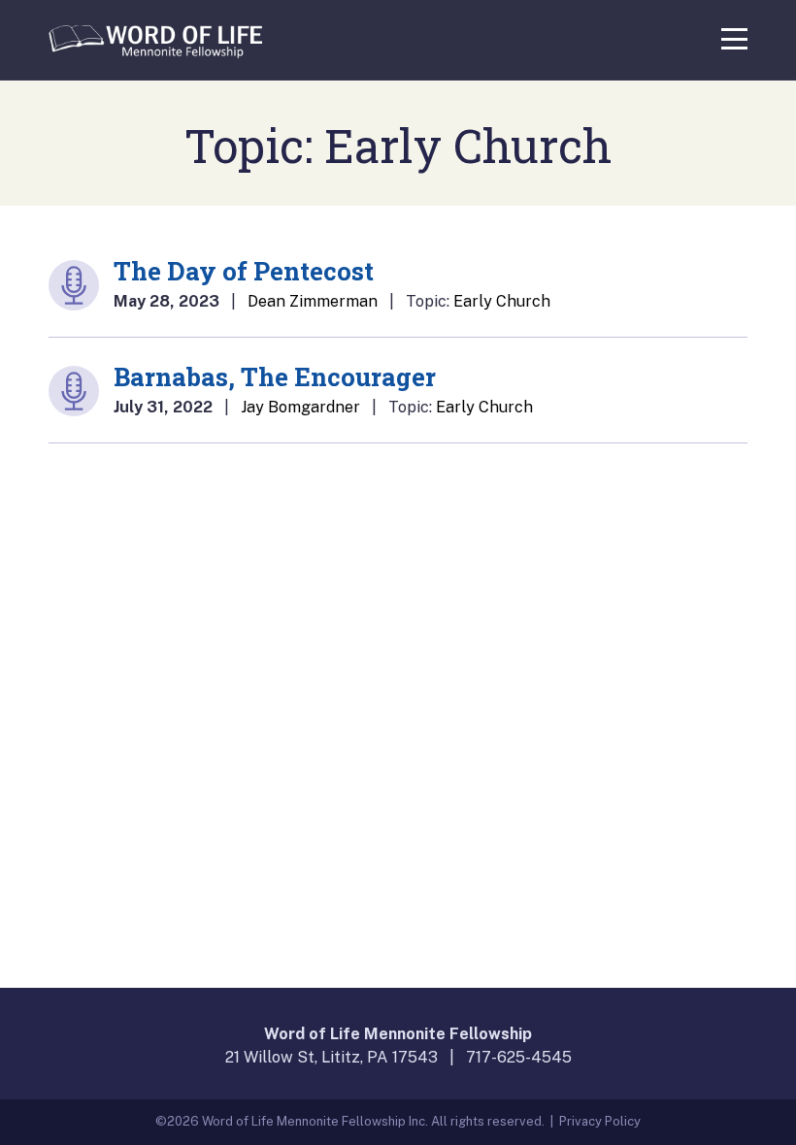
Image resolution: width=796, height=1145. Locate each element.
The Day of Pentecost (244, 270)
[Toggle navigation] (734, 36)
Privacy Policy (600, 1121)
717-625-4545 (519, 1057)
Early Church (501, 301)
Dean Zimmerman (313, 301)
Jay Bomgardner (300, 407)
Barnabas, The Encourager (275, 376)
